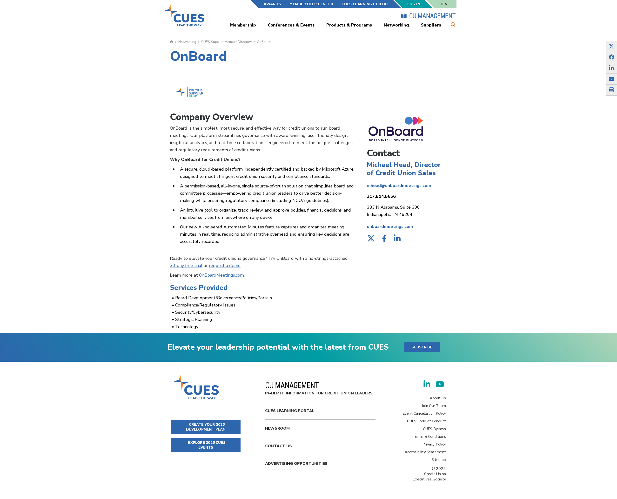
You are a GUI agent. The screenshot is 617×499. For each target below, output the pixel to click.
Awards (272, 4)
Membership (243, 25)
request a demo (225, 265)
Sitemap (439, 459)
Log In (413, 4)
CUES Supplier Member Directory (226, 42)
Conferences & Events (291, 25)
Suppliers (431, 25)
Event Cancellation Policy (424, 413)
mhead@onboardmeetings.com (399, 185)
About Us (438, 398)
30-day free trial (186, 265)
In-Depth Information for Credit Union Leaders (319, 393)
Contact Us (278, 446)
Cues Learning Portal (289, 410)
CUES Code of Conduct (426, 421)
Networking (396, 25)
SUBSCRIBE (421, 347)
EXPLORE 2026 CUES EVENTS (206, 445)
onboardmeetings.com (390, 226)
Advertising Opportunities (296, 463)
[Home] (184, 15)
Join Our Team (434, 405)
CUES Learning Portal (365, 4)
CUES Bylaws (434, 428)
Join (443, 4)
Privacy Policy (434, 444)
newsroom (277, 428)
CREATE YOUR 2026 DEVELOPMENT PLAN (205, 427)
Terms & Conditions (429, 436)
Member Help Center (311, 4)
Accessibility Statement (425, 452)
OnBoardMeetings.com (221, 275)
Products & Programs (349, 25)
